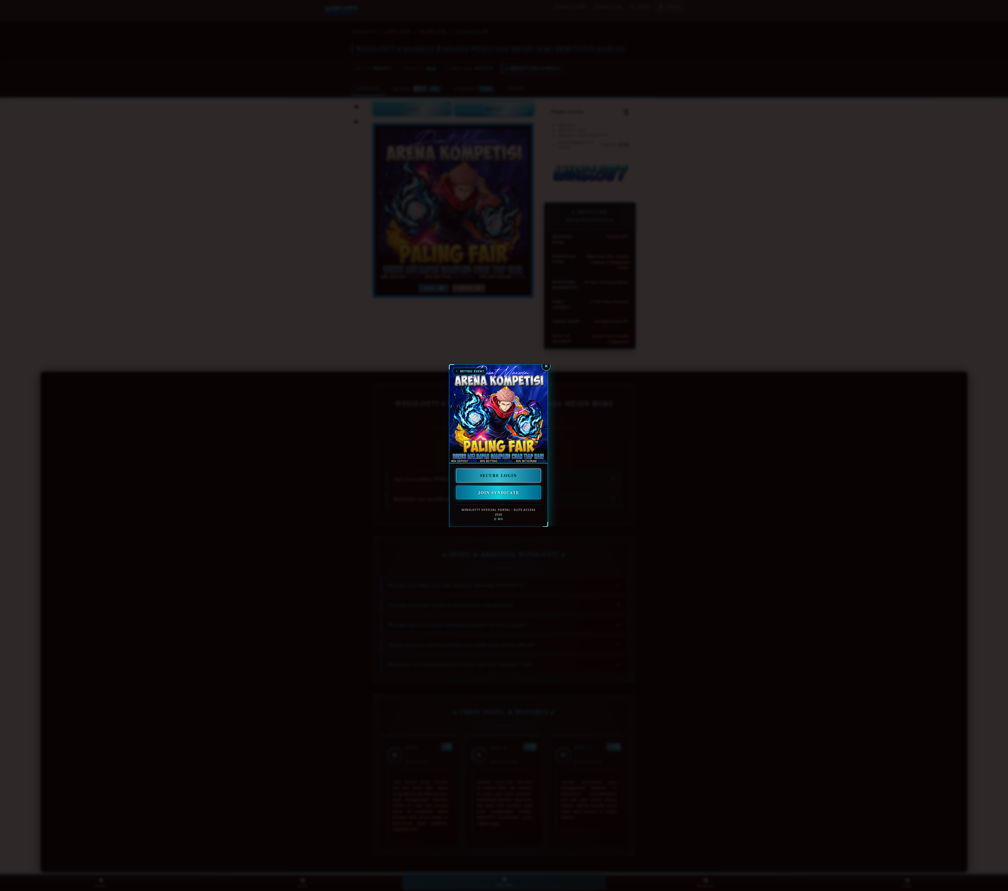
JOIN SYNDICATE (498, 492)
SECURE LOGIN (498, 475)
